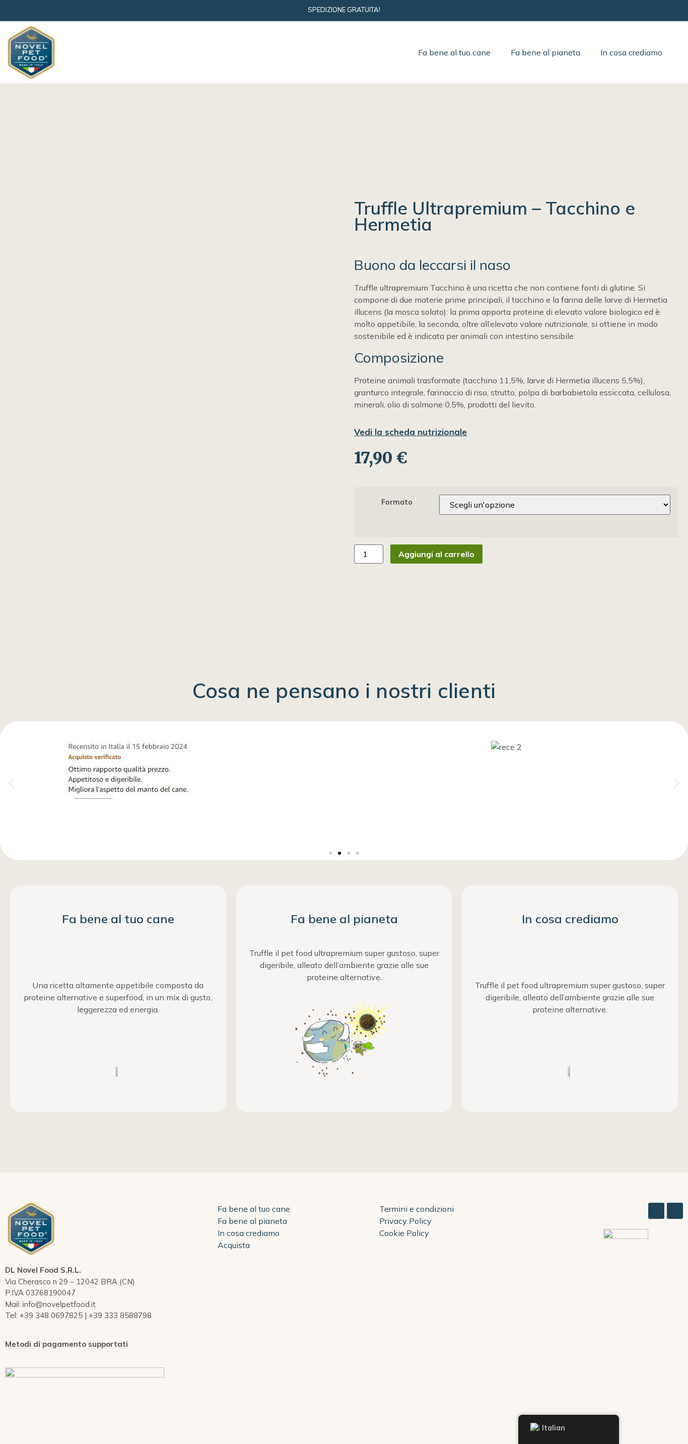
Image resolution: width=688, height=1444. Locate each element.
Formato (396, 502)
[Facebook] (656, 1211)
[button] (11, 783)
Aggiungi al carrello (436, 554)
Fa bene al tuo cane (454, 52)
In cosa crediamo (631, 52)
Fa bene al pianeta (545, 52)
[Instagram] (675, 1211)
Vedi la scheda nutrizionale (410, 432)
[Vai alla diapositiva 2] (339, 853)
